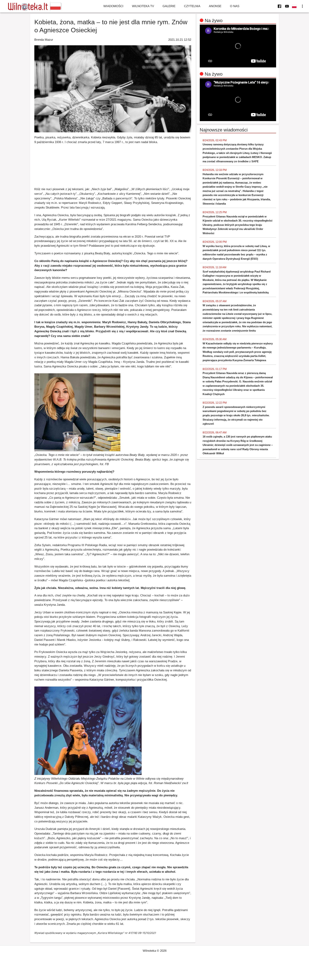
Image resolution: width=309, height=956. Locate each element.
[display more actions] (302, 6)
